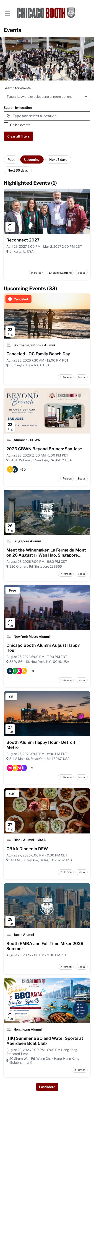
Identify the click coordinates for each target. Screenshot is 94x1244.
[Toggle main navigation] (7, 13)
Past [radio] (11, 159)
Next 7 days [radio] (58, 159)
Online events (20, 125)
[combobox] (7, 96)
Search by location (18, 107)
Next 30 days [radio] (18, 170)
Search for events (17, 88)
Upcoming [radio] (32, 159)
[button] (86, 96)
